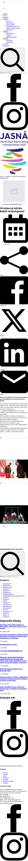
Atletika (5, 585)
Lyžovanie (6, 604)
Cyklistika (11, 204)
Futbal (5, 597)
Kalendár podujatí (8, 781)
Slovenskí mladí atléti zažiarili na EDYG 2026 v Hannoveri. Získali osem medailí (13, 626)
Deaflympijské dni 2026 (8, 644)
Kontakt (5, 44)
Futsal (5, 599)
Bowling (5, 589)
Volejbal (5, 617)
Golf (4, 601)
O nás (5, 19)
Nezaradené (6, 606)
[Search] (12, 60)
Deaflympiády (18, 204)
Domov (5, 16)
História (5, 603)
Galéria (6, 39)
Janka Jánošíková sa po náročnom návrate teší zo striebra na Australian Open (13, 688)
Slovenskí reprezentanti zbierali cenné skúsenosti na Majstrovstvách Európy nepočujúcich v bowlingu (14, 636)
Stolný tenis (6, 611)
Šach (4, 610)
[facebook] (14, 101)
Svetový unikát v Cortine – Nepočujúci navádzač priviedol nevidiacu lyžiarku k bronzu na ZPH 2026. (14, 678)
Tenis (4, 613)
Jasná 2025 (6, 46)
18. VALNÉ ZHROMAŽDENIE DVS (11, 651)
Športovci (6, 778)
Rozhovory (6, 608)
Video (4, 615)
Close (5, 14)
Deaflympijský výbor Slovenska (12, 596)
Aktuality (5, 17)
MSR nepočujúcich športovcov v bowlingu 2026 (11, 670)
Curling (5, 590)
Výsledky (5, 779)
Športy (6, 31)
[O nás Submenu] (8, 19)
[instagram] (14, 129)
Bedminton (6, 587)
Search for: (3, 73)
